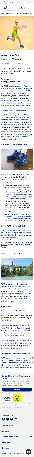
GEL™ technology (20, 185)
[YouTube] (15, 419)
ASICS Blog (9, 13)
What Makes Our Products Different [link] (23, 13)
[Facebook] (3, 419)
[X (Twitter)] (7, 419)
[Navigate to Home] (5, 7)
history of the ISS (17, 137)
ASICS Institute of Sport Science (13, 115)
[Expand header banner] (29, 2)
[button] (28, 452)
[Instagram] (11, 419)
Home (2, 13)
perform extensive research (20, 129)
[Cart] (25, 8)
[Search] (17, 8)
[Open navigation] (29, 8)
